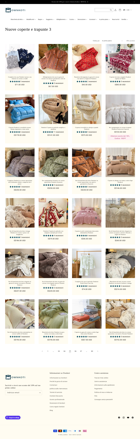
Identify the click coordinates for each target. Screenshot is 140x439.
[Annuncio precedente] (6, 2)
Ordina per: (96, 41)
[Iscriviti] (39, 392)
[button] (104, 10)
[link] (70, 351)
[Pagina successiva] (97, 351)
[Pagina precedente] (42, 351)
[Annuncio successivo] (134, 2)
